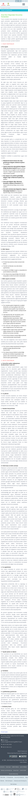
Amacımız (2, 767)
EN (22, 1)
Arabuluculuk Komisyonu (20, 780)
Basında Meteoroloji (13, 774)
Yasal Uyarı (8, 767)
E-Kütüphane (9, 777)
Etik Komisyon (9, 780)
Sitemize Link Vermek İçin (6, 770)
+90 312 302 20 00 (6, 744)
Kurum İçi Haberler (19, 777)
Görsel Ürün (16, 770)
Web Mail (2, 777)
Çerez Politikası (23, 767)
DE (26, 1)
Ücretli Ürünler (23, 770)
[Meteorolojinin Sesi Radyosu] (16, 1)
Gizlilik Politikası (15, 767)
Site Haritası (13, 784)
